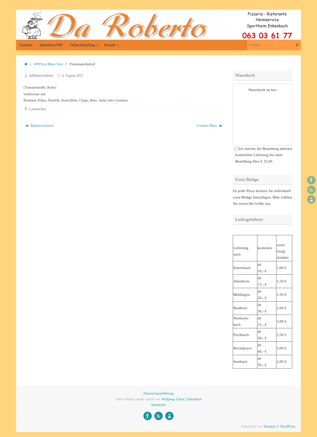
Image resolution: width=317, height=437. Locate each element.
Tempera (269, 426)
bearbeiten (158, 405)
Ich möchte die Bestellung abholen (265, 149)
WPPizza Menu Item (48, 64)
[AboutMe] (311, 199)
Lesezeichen (37, 109)
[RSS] (311, 190)
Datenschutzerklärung (158, 393)
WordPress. (288, 426)
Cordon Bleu (207, 126)
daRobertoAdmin (41, 75)
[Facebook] (311, 180)
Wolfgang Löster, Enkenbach (181, 399)
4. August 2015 (72, 75)
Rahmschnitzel (41, 126)
